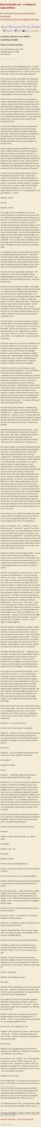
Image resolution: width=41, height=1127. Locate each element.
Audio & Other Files (8, 1119)
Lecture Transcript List (25, 1119)
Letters (26, 27)
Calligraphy (35, 27)
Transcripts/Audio (15, 27)
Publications (8, 31)
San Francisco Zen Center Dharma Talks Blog (21, 19)
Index (4, 27)
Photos (25, 31)
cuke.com (18, 13)
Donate (34, 31)
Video (17, 31)
